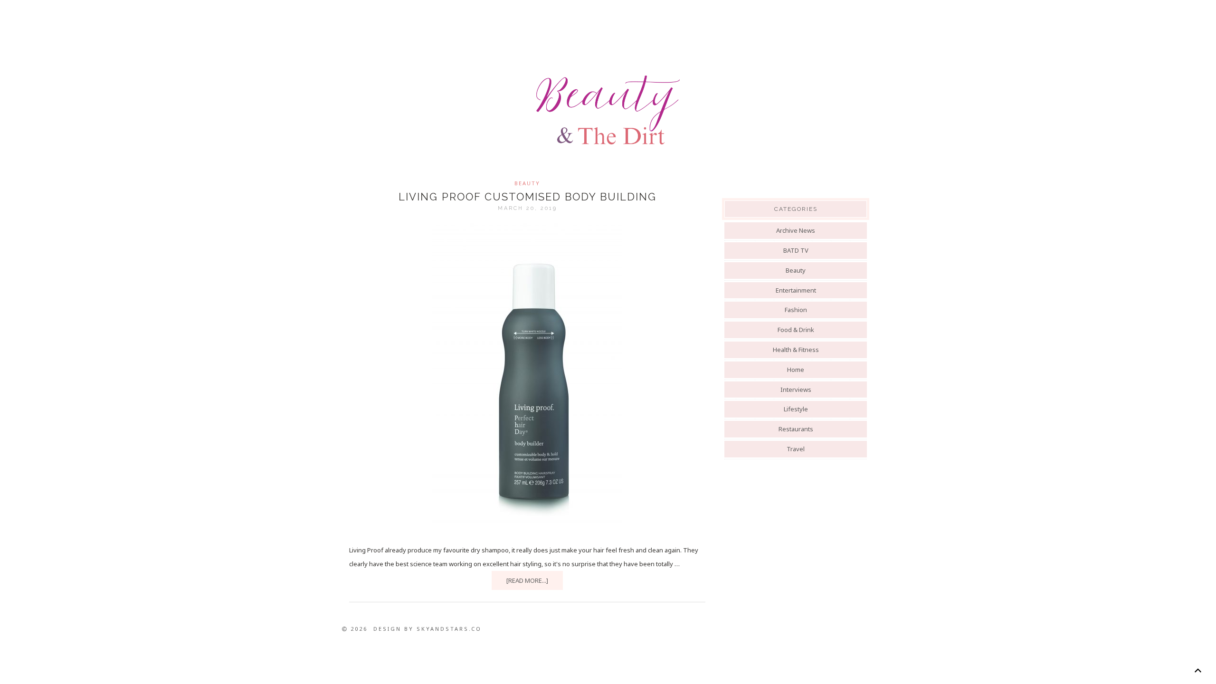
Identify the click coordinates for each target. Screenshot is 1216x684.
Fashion (796, 309)
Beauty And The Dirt (608, 110)
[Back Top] (1198, 670)
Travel (796, 449)
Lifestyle (796, 409)
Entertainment (796, 290)
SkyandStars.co (449, 628)
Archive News (795, 230)
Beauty (527, 183)
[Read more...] (527, 580)
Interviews (795, 389)
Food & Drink (796, 329)
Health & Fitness (796, 349)
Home (795, 369)
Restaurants (796, 429)
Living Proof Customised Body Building (527, 196)
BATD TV (795, 250)
